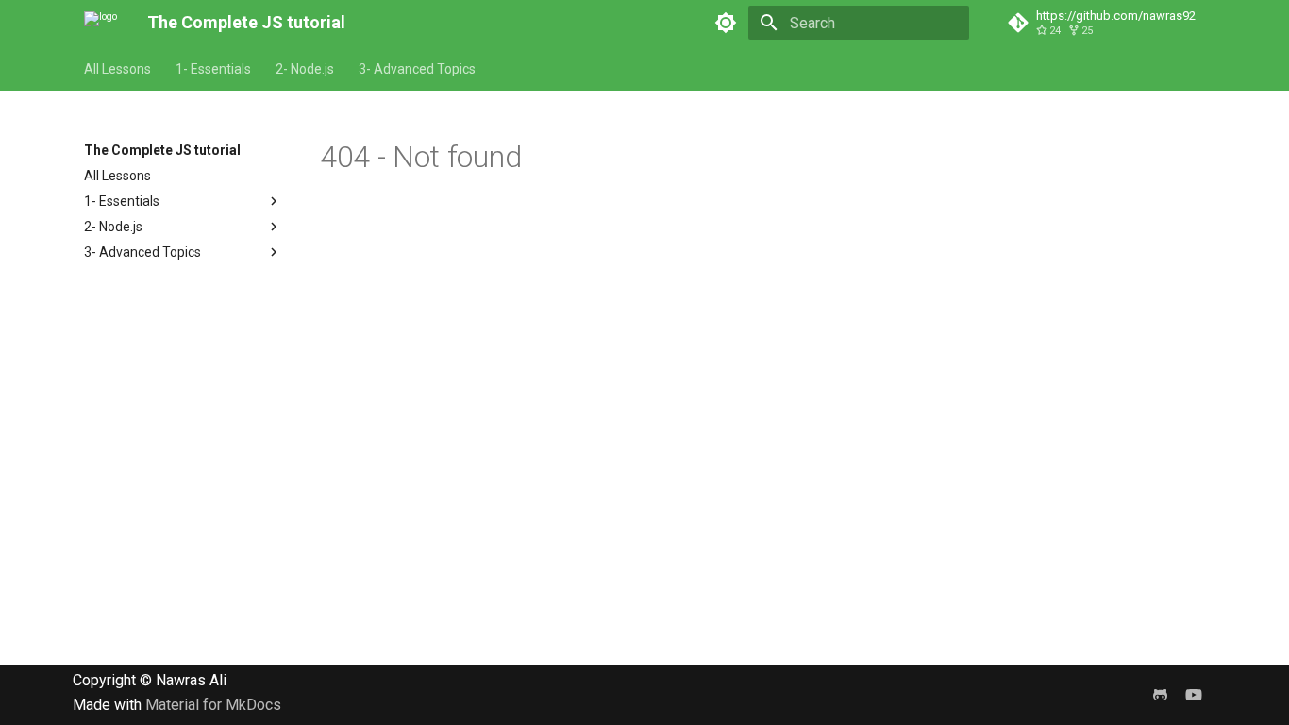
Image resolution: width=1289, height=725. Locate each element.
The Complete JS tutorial (162, 150)
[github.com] (1160, 695)
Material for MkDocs (213, 705)
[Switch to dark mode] (726, 23)
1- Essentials (213, 68)
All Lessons (117, 68)
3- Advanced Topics (417, 68)
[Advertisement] (566, 532)
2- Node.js (305, 68)
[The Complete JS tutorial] (100, 23)
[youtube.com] (1194, 695)
